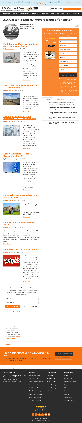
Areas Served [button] (65, 13)
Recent (47, 99)
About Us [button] (76, 13)
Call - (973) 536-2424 (64, 358)
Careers (66, 394)
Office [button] (15, 13)
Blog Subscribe (12, 306)
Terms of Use (73, 91)
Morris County (51, 381)
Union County (51, 391)
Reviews (66, 391)
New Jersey (50, 375)
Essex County (51, 378)
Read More (26, 80)
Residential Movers (35, 375)
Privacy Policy (15, 338)
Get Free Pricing (68, 75)
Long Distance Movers (36, 381)
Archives (72, 99)
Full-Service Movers (35, 388)
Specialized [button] (45, 13)
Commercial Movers (35, 394)
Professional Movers (70, 381)
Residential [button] (7, 13)
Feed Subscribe (31, 306)
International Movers (36, 385)
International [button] (25, 13)
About (66, 375)
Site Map (45, 418)
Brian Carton (9, 49)
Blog (65, 385)
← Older (7, 344)
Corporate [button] (55, 13)
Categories (60, 99)
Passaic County (51, 385)
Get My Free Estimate (64, 354)
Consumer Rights (69, 400)
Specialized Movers (35, 400)
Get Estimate (72, 9)
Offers (66, 388)
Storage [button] (35, 13)
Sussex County (51, 388)
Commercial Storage (35, 397)
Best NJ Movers (69, 378)
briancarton (9, 227)
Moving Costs (68, 397)
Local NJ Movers (34, 378)
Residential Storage (35, 391)
